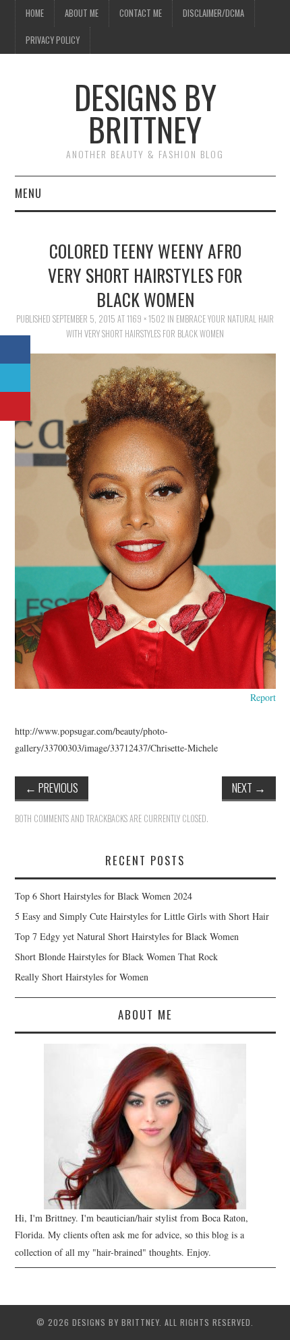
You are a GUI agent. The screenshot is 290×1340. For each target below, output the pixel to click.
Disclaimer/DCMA (213, 13)
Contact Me (140, 13)
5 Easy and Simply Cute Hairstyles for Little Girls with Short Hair (142, 916)
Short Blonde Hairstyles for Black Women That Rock (116, 956)
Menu (28, 193)
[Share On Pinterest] (15, 406)
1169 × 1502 (146, 318)
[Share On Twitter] (15, 378)
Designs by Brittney (145, 113)
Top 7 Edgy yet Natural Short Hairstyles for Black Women (127, 936)
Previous (51, 787)
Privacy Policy (53, 40)
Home (35, 13)
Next (249, 787)
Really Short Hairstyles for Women (81, 976)
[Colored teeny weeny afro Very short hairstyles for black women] (145, 519)
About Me (81, 13)
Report (263, 697)
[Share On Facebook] (15, 349)
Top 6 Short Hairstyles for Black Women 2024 (103, 896)
